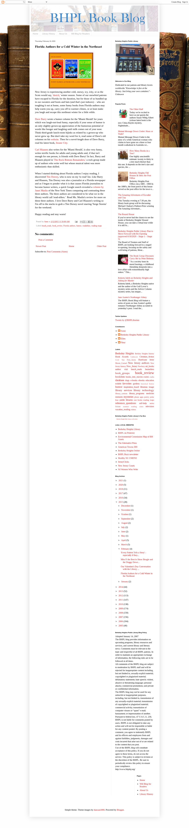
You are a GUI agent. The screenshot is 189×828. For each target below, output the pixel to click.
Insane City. (61, 142)
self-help (143, 403)
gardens (136, 383)
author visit (121, 369)
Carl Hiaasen (41, 149)
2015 (121, 502)
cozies (146, 377)
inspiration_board (131, 387)
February (125, 549)
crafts (152, 377)
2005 (121, 625)
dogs (127, 380)
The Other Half (136, 109)
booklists (120, 376)
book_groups (122, 373)
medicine (150, 393)
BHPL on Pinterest (126, 433)
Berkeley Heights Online (129, 450)
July (123, 527)
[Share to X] (86, 221)
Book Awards (122, 357)
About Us (63, 34)
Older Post (101, 246)
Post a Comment (45, 240)
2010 (121, 604)
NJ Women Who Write (128, 469)
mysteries (128, 396)
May (123, 536)
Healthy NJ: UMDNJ (127, 458)
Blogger (120, 810)
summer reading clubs (133, 407)
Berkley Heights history (144, 353)
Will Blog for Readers (80, 34)
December (126, 506)
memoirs (119, 397)
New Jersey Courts (126, 465)
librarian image (147, 387)
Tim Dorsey (52, 176)
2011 (121, 600)
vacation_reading (122, 409)
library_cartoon (121, 393)
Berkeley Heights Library (129, 429)
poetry (146, 397)
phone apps (138, 397)
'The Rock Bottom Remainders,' (70, 159)
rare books (138, 400)
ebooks (141, 380)
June (123, 531)
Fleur (123, 342)
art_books (149, 366)
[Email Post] (76, 221)
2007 (121, 617)
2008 (121, 613)
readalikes (86, 226)
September (126, 519)
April (123, 540)
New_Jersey (131, 366)
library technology (144, 390)
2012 (121, 595)
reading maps (96, 226)
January (125, 581)
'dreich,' (56, 95)
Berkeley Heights (124, 353)
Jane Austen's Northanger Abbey (132, 297)
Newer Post (41, 246)
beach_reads (46, 226)
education (150, 380)
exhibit (118, 383)
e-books (133, 380)
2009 (121, 608)
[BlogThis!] (83, 221)
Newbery (141, 366)
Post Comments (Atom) (57, 251)
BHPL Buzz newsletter (128, 454)
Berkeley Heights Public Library (135, 335)
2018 (121, 489)
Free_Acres (131, 360)
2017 (121, 493)
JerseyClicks (123, 462)
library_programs (136, 393)
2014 (121, 587)
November (126, 510)
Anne (123, 331)
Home (35, 34)
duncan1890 (99, 810)
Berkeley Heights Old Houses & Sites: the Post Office (140, 175)
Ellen (123, 338)
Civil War (120, 360)
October (125, 514)
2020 (121, 485)
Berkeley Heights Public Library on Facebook (127, 419)
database (119, 380)
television (150, 406)
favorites (126, 383)
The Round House (126, 214)
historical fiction (147, 384)
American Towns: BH (127, 447)
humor (78, 226)
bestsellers (149, 369)
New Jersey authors (138, 362)
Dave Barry (41, 119)
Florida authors (69, 226)
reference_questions (125, 403)
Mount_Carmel (121, 363)
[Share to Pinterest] (91, 221)
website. (55, 139)
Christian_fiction (146, 357)
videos (133, 409)
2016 (121, 498)
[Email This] (81, 221)
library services (123, 390)
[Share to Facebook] (89, 221)
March (124, 544)
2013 (121, 591)
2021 (121, 480)
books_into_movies (134, 377)
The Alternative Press (127, 443)
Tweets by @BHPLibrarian (127, 320)
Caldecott (134, 357)
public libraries (126, 400)
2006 (121, 621)
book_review (57, 226)
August (124, 523)
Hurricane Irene (146, 360)
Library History (48, 34)
